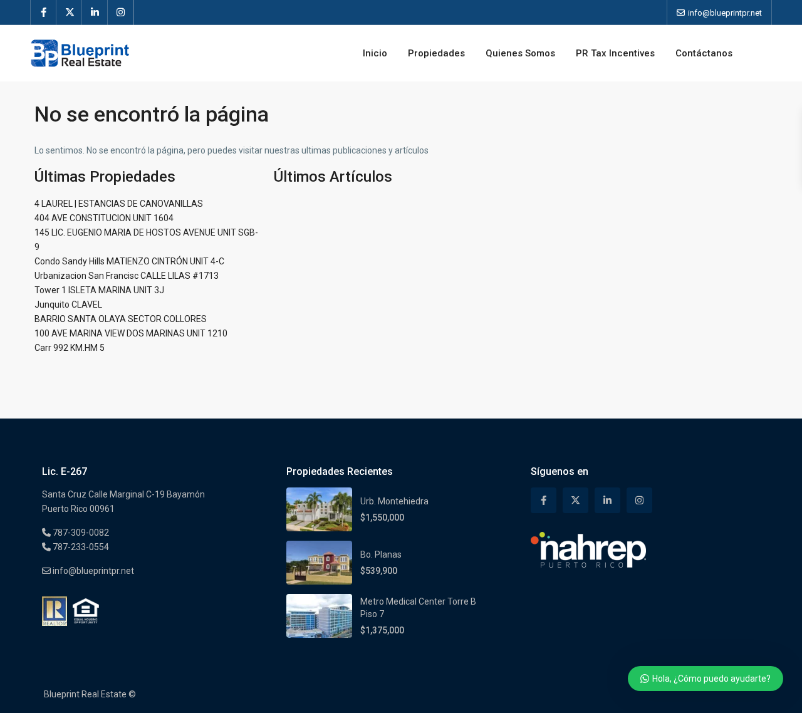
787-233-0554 (80, 547)
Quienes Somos (520, 53)
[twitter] (69, 12)
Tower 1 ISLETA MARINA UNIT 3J (99, 290)
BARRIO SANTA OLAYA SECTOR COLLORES (120, 319)
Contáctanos (703, 53)
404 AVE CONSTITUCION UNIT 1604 (104, 218)
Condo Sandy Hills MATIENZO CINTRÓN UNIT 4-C (129, 261)
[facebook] (43, 12)
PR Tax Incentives (615, 53)
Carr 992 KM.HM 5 (69, 348)
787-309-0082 (80, 533)
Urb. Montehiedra (394, 501)
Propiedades (436, 53)
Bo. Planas (381, 554)
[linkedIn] (95, 12)
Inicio (375, 53)
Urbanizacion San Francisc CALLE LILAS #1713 (126, 276)
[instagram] (120, 12)
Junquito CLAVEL (68, 304)
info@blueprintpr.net (92, 571)
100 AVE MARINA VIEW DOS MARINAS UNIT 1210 (130, 333)
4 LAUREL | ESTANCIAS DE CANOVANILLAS (118, 204)
